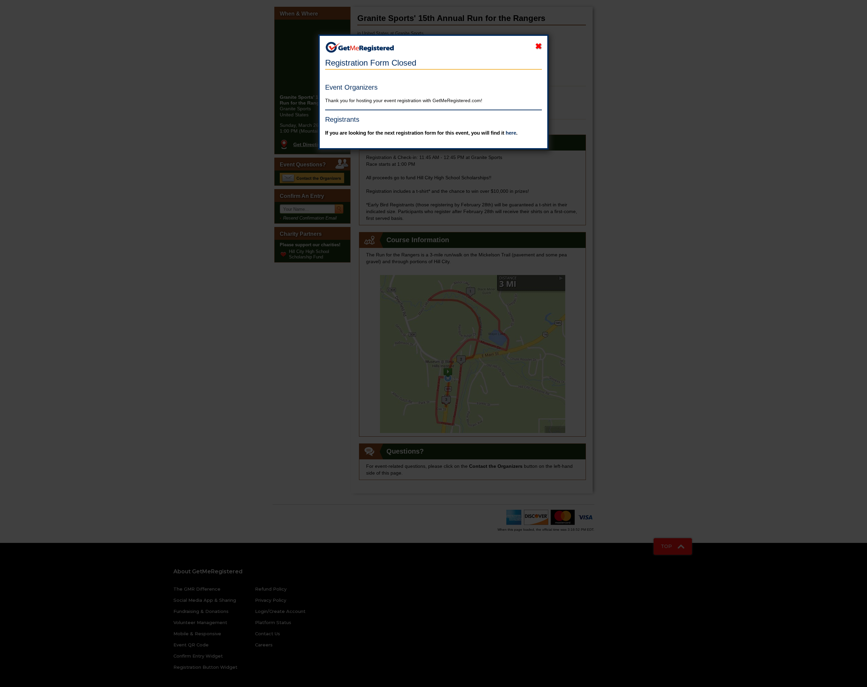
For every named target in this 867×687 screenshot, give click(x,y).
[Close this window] (538, 46)
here (511, 133)
